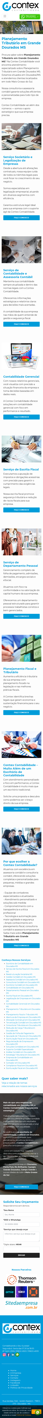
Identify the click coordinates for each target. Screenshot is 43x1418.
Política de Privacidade (21, 1387)
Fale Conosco (21, 218)
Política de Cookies (23, 1415)
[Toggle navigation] (5, 16)
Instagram (15, 1380)
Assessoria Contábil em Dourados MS (22, 980)
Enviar (21, 1255)
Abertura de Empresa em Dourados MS (23, 1017)
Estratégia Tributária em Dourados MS (23, 1055)
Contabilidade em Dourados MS (20, 988)
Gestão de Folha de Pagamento (20, 1033)
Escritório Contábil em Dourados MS (22, 985)
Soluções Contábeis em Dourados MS (22, 1047)
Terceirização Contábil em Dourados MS (23, 1023)
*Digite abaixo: (12, 1244)
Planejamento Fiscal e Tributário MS (22, 1015)
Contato (14, 1378)
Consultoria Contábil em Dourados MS (23, 982)
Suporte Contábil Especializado (20, 1049)
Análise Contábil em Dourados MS (21, 1052)
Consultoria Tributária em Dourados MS (23, 1025)
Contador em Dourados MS (18, 1063)
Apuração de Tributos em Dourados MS (23, 1036)
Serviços (14, 1375)
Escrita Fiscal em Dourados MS (19, 996)
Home (13, 1370)
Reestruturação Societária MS (19, 974)
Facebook (15, 1383)
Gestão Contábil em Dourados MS (21, 977)
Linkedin (14, 1385)
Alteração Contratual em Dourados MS (23, 1020)
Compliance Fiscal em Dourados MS (21, 1066)
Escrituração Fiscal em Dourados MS (22, 1039)
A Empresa (15, 1373)
